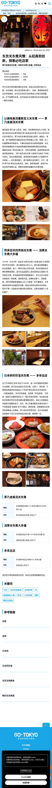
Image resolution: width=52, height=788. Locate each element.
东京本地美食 (16, 590)
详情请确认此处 (26, 771)
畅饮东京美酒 (8, 695)
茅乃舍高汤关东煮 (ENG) (25, 515)
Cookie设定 (26, 777)
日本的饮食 (7, 665)
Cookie (26, 749)
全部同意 (26, 783)
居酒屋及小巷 (9, 595)
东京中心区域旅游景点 (11, 74)
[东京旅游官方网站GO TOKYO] (10, 3)
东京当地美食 (8, 680)
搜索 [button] (39, 4)
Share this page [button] (42, 4)
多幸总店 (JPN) (21, 565)
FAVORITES (45, 4)
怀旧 (19, 595)
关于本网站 (26, 745)
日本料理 (28, 595)
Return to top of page (46, 725)
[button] (36, 4)
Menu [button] (49, 4)
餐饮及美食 (8, 600)
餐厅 (37, 595)
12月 (5, 590)
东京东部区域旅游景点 (11, 80)
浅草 (24, 80)
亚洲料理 (28, 590)
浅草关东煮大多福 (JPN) (25, 540)
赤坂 (24, 74)
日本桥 (25, 77)
